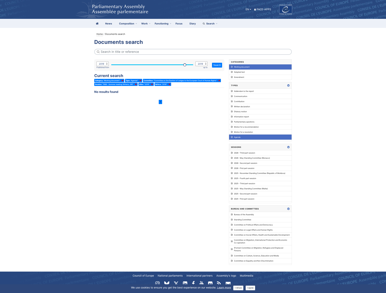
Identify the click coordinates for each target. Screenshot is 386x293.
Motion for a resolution (243, 132)
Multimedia (246, 275)
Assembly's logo (226, 275)
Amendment (239, 77)
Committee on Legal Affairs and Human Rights (253, 230)
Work (144, 23)
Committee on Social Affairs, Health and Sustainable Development (262, 235)
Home (99, 34)
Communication (240, 96)
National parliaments (170, 275)
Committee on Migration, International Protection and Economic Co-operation (260, 241)
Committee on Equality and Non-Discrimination (253, 261)
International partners (200, 275)
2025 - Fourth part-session (245, 178)
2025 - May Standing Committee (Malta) (251, 188)
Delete (121, 80)
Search (210, 23)
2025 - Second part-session (245, 194)
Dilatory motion (240, 111)
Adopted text (239, 72)
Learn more (224, 287)
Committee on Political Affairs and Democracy (253, 225)
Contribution (239, 101)
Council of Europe (143, 275)
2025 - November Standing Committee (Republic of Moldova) (259, 173)
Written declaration (242, 106)
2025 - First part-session (244, 199)
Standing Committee (242, 220)
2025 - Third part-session (244, 183)
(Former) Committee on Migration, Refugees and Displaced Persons (258, 249)
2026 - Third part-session (244, 153)
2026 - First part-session (244, 168)
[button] (288, 85)
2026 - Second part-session (245, 163)
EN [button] (247, 9)
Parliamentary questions (244, 122)
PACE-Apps (264, 9)
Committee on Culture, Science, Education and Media (256, 256)
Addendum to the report (244, 91)
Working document (242, 67)
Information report (241, 117)
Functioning (161, 23)
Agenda (237, 137)
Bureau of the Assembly (244, 214)
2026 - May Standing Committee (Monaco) (252, 158)
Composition (126, 23)
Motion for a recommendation (246, 127)
